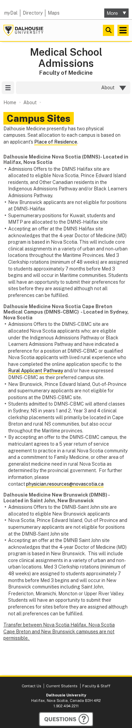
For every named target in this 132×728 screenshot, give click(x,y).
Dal (11, 13)
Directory (33, 13)
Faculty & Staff (96, 686)
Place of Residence (55, 142)
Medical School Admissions (66, 57)
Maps (54, 13)
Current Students (61, 686)
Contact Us (31, 686)
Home (9, 102)
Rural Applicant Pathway (35, 370)
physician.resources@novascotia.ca (65, 484)
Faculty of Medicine (66, 72)
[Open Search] (108, 30)
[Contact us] (66, 719)
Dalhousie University (23, 30)
